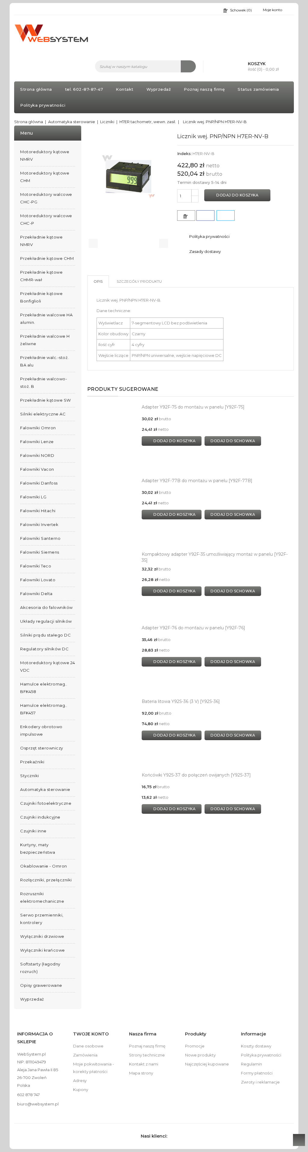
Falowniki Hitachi (38, 510)
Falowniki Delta (36, 593)
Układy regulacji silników (46, 621)
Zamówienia (85, 1055)
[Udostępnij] (205, 215)
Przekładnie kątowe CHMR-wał (41, 276)
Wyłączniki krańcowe (42, 950)
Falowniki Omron (38, 427)
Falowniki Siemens (39, 552)
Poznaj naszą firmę (204, 89)
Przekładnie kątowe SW (45, 400)
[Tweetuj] (225, 215)
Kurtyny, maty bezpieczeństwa (37, 848)
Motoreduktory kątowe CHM (44, 177)
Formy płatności (257, 1073)
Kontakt (125, 89)
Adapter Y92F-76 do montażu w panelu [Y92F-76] (193, 628)
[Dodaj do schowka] (186, 215)
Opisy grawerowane (41, 985)
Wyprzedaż (158, 89)
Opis (98, 281)
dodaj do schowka (233, 441)
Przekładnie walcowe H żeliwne (45, 340)
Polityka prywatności (42, 105)
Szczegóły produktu (139, 281)
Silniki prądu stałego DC (45, 635)
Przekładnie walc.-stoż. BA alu (44, 361)
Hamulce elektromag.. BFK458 (43, 688)
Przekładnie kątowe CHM (47, 258)
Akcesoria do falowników (46, 607)
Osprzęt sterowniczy (41, 748)
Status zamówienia (258, 89)
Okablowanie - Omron (43, 866)
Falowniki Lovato (37, 579)
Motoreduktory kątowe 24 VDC (47, 666)
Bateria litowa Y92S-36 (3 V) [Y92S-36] (181, 701)
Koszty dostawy (256, 1046)
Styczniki (29, 775)
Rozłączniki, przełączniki (46, 879)
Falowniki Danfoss (39, 483)
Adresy (80, 1080)
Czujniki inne (33, 830)
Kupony (80, 1089)
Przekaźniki (32, 761)
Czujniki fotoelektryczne (45, 803)
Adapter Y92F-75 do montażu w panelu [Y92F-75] (193, 407)
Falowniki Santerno (40, 538)
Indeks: (184, 153)
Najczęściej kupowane (207, 1064)
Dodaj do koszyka (237, 195)
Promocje (195, 1046)
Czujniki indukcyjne (40, 817)
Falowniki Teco (35, 566)
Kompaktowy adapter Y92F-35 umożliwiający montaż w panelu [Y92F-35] (215, 557)
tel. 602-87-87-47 (84, 89)
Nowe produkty (200, 1055)
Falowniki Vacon (37, 469)
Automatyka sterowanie (45, 789)
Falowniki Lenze (37, 441)
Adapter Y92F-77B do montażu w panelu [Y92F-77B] (197, 480)
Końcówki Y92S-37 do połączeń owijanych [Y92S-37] (196, 775)
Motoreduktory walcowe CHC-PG (46, 198)
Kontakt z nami (143, 1064)
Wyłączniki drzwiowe (42, 936)
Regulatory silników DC (44, 648)
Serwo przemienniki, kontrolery (41, 919)
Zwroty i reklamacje (260, 1082)
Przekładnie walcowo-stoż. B (43, 382)
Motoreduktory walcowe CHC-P (46, 219)
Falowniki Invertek (39, 524)
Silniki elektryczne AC (43, 414)
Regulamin (251, 1064)
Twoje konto (91, 1034)
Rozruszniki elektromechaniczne (42, 897)
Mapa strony (141, 1073)
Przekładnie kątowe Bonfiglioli (41, 297)
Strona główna (36, 89)
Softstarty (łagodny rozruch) (40, 968)
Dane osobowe (88, 1046)
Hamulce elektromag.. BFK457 (43, 709)
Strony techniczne (147, 1055)
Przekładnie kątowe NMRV (41, 241)
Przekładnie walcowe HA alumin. (46, 318)
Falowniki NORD (37, 455)
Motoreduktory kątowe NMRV (44, 155)
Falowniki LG (33, 496)
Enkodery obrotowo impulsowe (41, 730)
